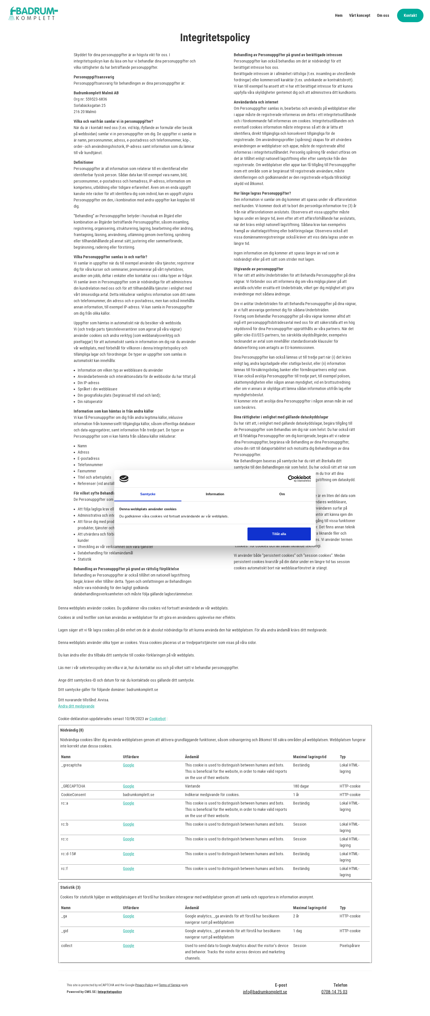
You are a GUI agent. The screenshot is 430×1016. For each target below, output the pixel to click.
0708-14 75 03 (334, 991)
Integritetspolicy (110, 992)
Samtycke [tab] (148, 494)
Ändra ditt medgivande (76, 706)
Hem (338, 15)
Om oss (383, 15)
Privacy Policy (144, 985)
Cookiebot (157, 718)
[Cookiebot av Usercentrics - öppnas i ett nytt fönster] (291, 479)
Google (128, 765)
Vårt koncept (359, 15)
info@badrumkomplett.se (265, 991)
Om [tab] (282, 494)
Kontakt (410, 15)
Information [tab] (215, 494)
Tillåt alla (279, 534)
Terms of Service (170, 985)
